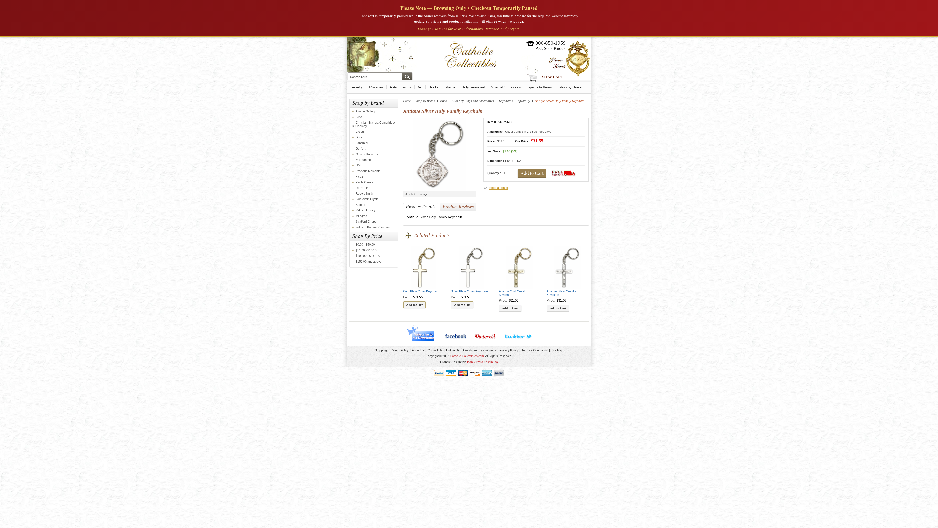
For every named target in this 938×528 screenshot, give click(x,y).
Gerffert (360, 148)
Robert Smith (364, 193)
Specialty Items (539, 87)
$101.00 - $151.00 (368, 256)
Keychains (506, 101)
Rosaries (376, 87)
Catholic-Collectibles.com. (467, 356)
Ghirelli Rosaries (367, 154)
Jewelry (356, 87)
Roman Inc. (363, 188)
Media (450, 87)
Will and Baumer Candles (373, 227)
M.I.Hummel (364, 160)
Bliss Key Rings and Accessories (472, 101)
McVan (360, 176)
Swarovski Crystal (367, 199)
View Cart (552, 77)
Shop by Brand (570, 87)
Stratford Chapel (366, 221)
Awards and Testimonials (479, 350)
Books (434, 87)
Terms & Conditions (535, 350)
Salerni (360, 205)
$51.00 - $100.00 (367, 250)
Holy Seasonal (473, 87)
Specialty (524, 101)
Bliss (359, 117)
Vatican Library (365, 210)
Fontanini (362, 143)
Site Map (557, 350)
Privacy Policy (509, 350)
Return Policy (399, 350)
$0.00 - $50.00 (365, 244)
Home (407, 101)
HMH (359, 165)
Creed (360, 131)
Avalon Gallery (365, 111)
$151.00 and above (369, 261)
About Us (418, 350)
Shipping (381, 350)
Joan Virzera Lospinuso (482, 362)
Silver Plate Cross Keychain (469, 291)
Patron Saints (400, 87)
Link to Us (452, 350)
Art (420, 87)
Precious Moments (368, 171)
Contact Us (435, 350)
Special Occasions (506, 87)
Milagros (361, 216)
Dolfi (359, 137)
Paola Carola (364, 182)
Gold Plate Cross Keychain (421, 291)
